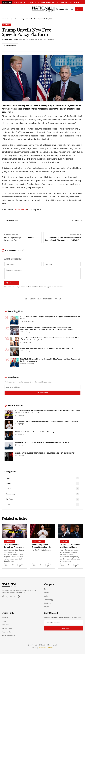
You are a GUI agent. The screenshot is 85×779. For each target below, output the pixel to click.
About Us (5, 618)
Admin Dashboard (8, 635)
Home (4, 19)
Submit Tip (63, 9)
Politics (46, 592)
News (46, 589)
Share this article (12, 220)
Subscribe (44, 393)
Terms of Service (8, 632)
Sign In (79, 9)
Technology (48, 600)
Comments (78, 220)
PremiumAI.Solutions (46, 648)
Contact (4, 621)
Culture (46, 596)
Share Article (11, 45)
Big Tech (13, 19)
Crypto (46, 607)
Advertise (5, 625)
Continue (13, 283)
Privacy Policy (7, 628)
